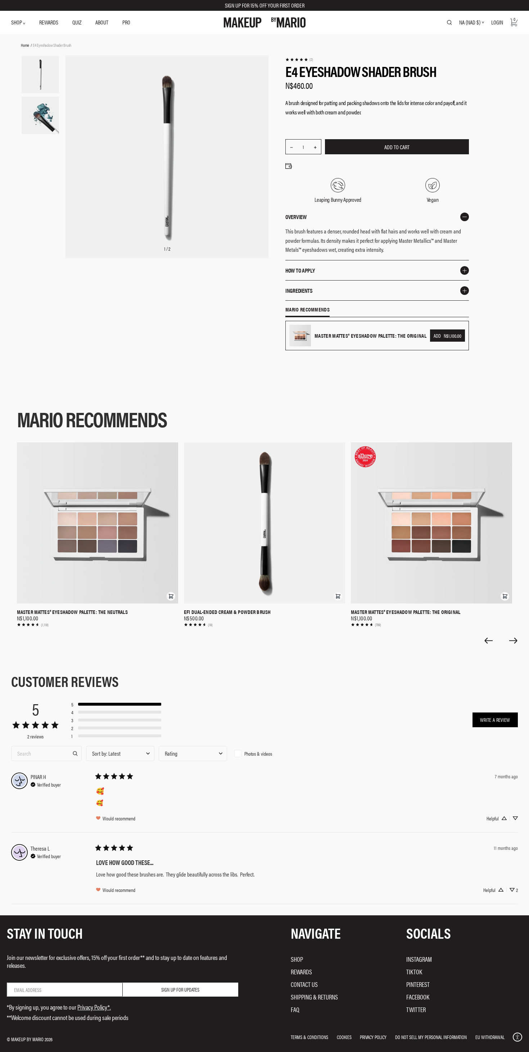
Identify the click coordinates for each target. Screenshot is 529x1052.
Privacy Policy (373, 1036)
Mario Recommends (307, 309)
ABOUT (101, 22)
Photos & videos (258, 753)
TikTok (414, 971)
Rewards (301, 971)
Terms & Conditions (309, 1036)
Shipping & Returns (314, 996)
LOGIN (497, 22)
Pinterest (418, 984)
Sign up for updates (180, 989)
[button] (171, 596)
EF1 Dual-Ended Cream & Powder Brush (227, 612)
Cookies (344, 1036)
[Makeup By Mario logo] (264, 22)
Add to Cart (397, 147)
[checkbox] (265, 753)
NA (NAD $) (469, 22)
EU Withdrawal (490, 1036)
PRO (126, 22)
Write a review (495, 719)
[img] (46, 783)
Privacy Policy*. (94, 1006)
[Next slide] (513, 640)
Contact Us (304, 984)
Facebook (417, 996)
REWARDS (48, 22)
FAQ (295, 1009)
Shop (297, 959)
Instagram (419, 959)
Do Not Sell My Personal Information (431, 1036)
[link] (299, 59)
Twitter (416, 1009)
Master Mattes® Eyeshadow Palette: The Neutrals (72, 612)
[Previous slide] (488, 640)
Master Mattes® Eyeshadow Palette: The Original (405, 612)
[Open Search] (449, 22)
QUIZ (76, 22)
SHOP (17, 22)
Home (25, 45)
